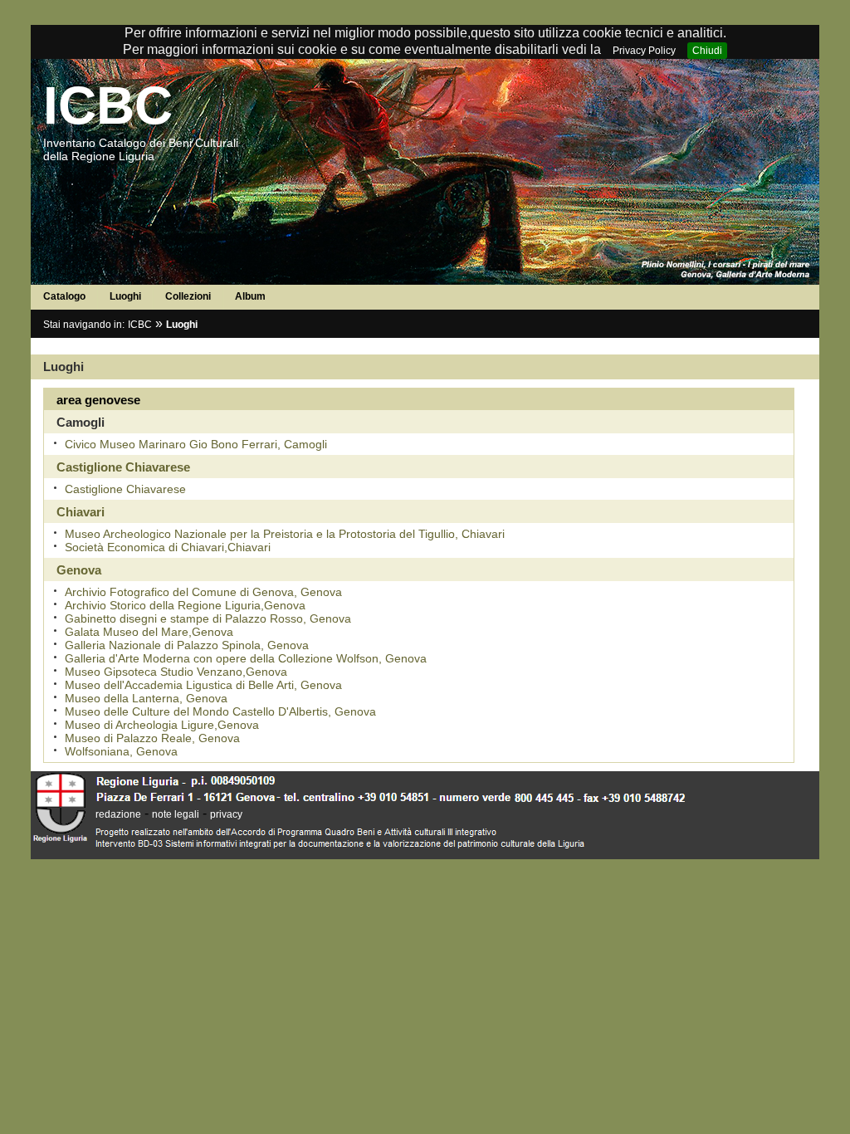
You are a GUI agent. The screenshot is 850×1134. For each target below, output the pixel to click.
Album (250, 296)
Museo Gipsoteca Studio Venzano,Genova (176, 671)
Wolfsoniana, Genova (121, 751)
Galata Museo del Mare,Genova (149, 631)
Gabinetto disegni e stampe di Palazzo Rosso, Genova (208, 618)
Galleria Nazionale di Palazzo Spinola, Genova (187, 645)
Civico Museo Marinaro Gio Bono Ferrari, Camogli (196, 444)
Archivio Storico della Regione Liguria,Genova (185, 605)
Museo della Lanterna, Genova (146, 698)
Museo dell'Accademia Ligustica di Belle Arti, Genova (203, 685)
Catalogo (64, 296)
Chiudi (707, 50)
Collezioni (188, 296)
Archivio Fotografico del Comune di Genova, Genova (203, 592)
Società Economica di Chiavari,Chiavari (168, 547)
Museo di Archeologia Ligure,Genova (162, 724)
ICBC (108, 105)
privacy (226, 814)
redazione (118, 814)
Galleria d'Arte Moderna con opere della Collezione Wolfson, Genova (246, 658)
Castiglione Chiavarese (125, 489)
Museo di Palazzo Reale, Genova (152, 738)
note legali (175, 814)
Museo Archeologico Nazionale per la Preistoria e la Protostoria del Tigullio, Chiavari (285, 533)
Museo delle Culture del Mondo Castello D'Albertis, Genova (220, 711)
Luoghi (125, 296)
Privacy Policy (644, 50)
